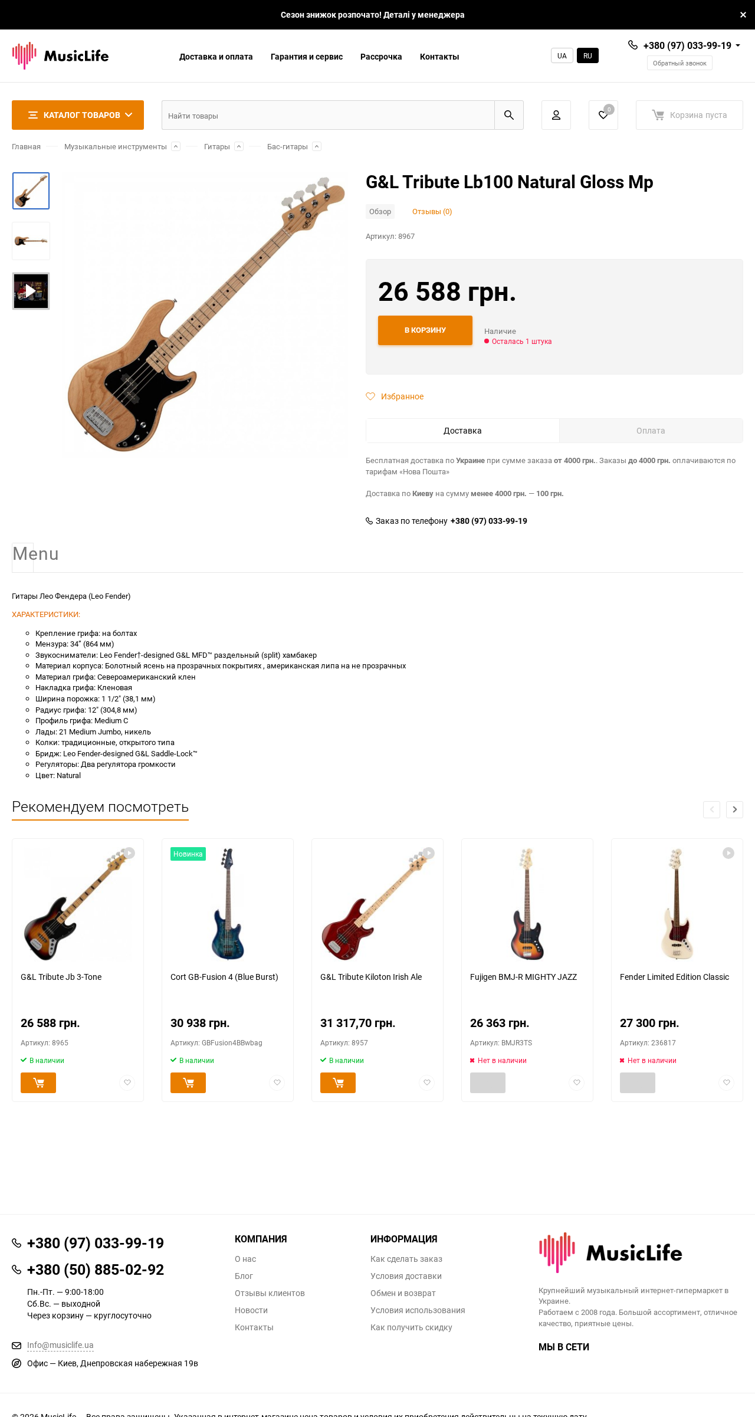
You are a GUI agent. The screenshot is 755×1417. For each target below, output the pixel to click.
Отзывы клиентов (270, 1293)
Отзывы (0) (432, 211)
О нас (245, 1259)
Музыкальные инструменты (115, 146)
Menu (22, 554)
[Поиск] (509, 115)
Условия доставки (406, 1276)
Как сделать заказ (406, 1259)
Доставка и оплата (216, 56)
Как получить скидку (411, 1327)
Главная (26, 146)
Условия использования (417, 1310)
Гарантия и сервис (307, 56)
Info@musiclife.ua (60, 1344)
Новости (251, 1310)
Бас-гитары (287, 146)
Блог (244, 1276)
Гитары (217, 146)
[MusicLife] (641, 1252)
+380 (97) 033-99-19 (687, 45)
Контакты (439, 56)
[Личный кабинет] (556, 115)
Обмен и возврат (403, 1293)
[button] (734, 809)
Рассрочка (381, 56)
